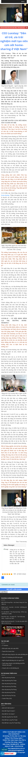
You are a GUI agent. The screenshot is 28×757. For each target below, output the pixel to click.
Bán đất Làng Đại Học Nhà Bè (9, 717)
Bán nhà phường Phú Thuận (9, 680)
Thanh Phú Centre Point (8, 651)
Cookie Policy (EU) (7, 698)
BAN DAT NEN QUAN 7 (8, 708)
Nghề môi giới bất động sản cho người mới (13, 660)
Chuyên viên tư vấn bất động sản (10, 668)
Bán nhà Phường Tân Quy (9, 695)
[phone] (2, 753)
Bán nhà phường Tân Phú (8, 692)
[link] (14, 84)
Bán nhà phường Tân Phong (9, 689)
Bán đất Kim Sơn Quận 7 (8, 714)
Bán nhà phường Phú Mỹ (8, 677)
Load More (4, 592)
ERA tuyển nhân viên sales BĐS (10, 648)
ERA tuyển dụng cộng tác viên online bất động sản (15, 654)
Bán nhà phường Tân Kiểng (9, 686)
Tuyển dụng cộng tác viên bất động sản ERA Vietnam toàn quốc (13, 664)
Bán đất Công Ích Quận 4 (8, 711)
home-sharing (5, 195)
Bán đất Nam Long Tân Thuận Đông (11, 723)
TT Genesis (5, 645)
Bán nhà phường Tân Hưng (9, 683)
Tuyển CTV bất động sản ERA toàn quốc (12, 657)
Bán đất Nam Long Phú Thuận (9, 720)
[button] (22, 1)
